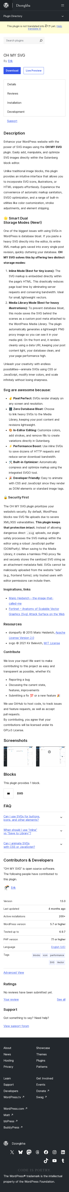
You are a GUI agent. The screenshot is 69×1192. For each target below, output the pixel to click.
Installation (14, 102)
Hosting (9, 1060)
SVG (52, 962)
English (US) (58, 946)
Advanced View (14, 972)
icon (45, 955)
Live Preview (34, 70)
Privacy (8, 1066)
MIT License (52, 643)
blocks (36, 955)
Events (40, 1084)
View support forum (16, 1026)
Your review (11, 999)
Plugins (40, 1060)
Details (11, 84)
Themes (41, 1054)
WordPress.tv (14, 1097)
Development (16, 111)
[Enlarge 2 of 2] (60, 751)
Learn (7, 1078)
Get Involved (44, 1078)
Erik (10, 61)
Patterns (41, 1066)
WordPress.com (16, 1108)
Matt (8, 1115)
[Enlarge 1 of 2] (28, 751)
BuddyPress (13, 1127)
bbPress (11, 1121)
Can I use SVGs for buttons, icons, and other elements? (22, 818)
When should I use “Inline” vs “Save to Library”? (20, 831)
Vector (60, 962)
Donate (43, 1091)
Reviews (12, 93)
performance (57, 955)
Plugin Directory (13, 16)
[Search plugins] (41, 40)
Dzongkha (18, 1143)
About (7, 1048)
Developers (11, 1091)
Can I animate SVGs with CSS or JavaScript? (19, 845)
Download (12, 70)
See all (61, 999)
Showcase (43, 1048)
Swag (41, 1097)
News (7, 1054)
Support (12, 121)
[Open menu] (63, 5)
